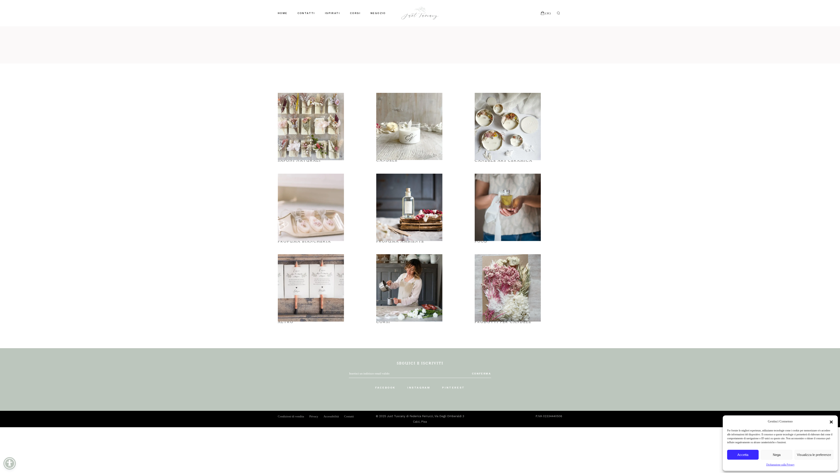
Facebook (385, 387)
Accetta (742, 455)
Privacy (313, 416)
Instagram (418, 387)
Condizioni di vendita (291, 416)
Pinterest (453, 387)
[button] (831, 421)
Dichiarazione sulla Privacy (780, 464)
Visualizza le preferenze (814, 455)
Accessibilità (331, 416)
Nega (776, 455)
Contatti (349, 416)
